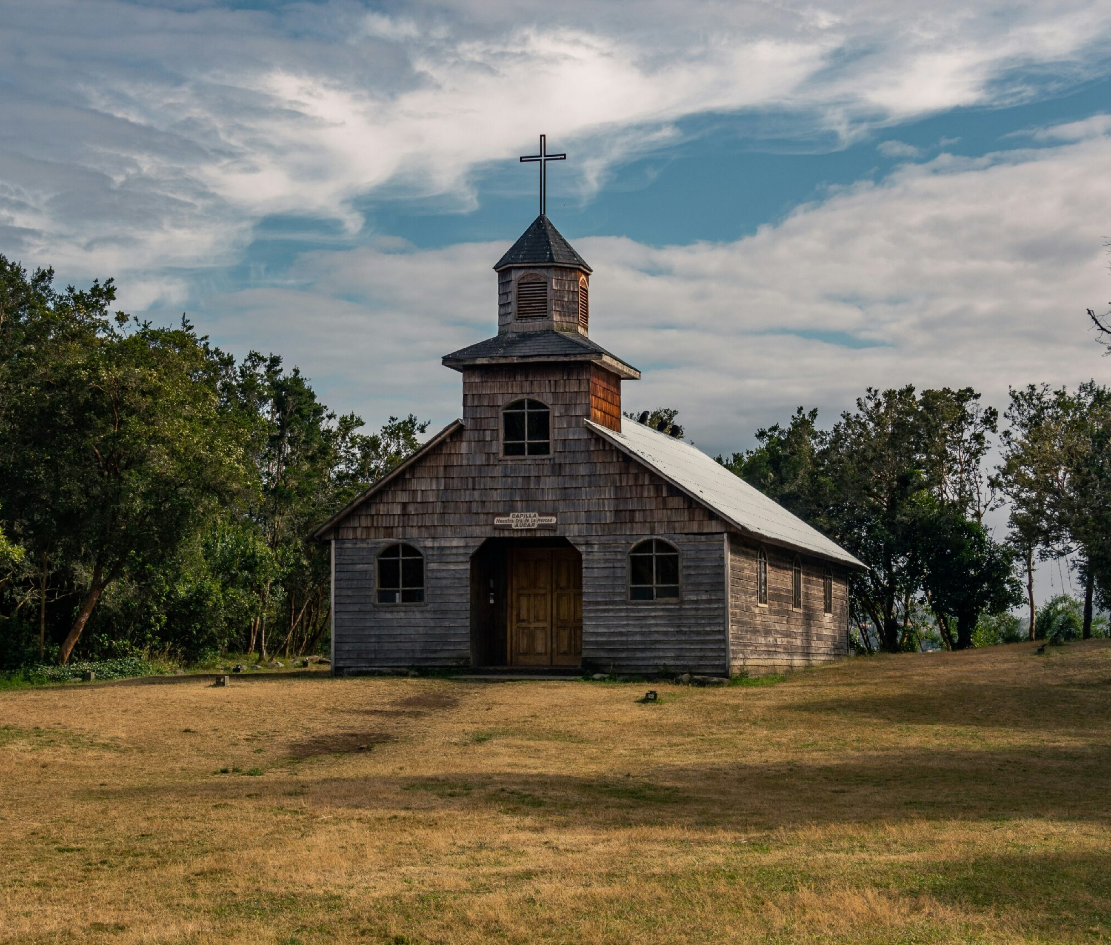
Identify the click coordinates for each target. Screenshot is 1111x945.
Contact (189, 9)
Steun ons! (163, 9)
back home (555, 521)
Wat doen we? (69, 9)
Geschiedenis (104, 9)
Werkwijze (135, 9)
